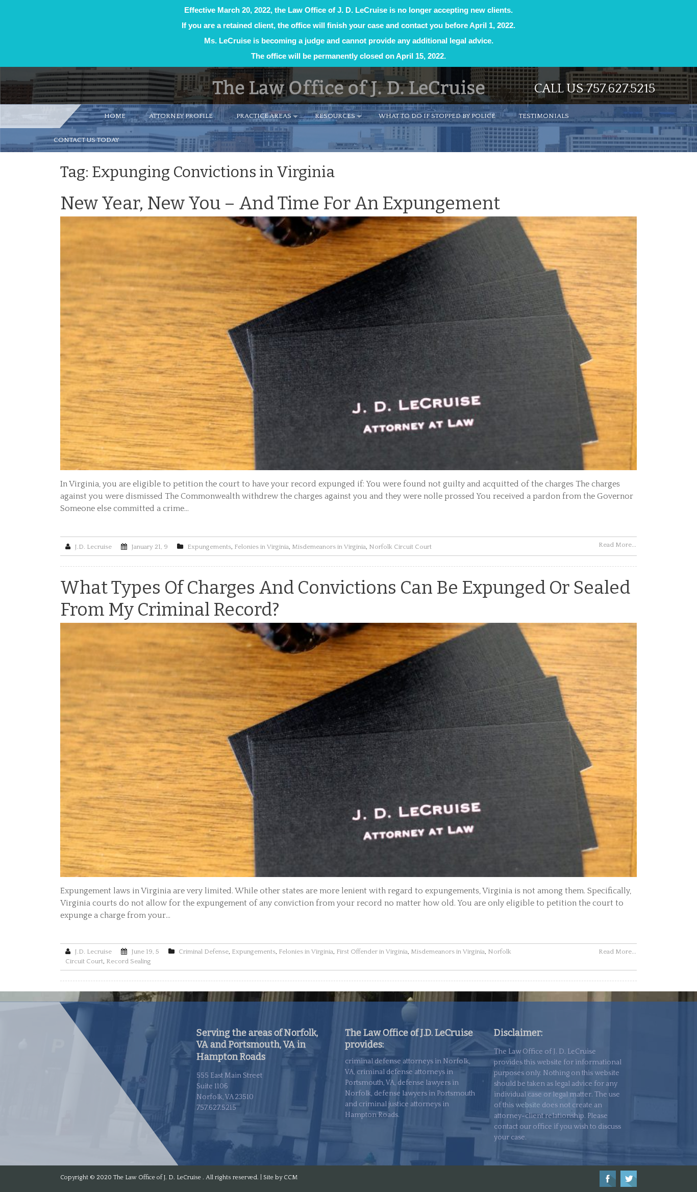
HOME (115, 115)
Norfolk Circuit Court (400, 546)
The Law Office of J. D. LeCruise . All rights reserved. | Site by (198, 1177)
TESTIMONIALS (544, 115)
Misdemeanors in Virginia (329, 546)
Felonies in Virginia (261, 546)
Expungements (209, 546)
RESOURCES (335, 115)
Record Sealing (128, 961)
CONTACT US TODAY (86, 139)
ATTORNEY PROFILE (181, 115)
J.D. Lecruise (93, 546)
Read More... (617, 544)
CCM (290, 1177)
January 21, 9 (149, 546)
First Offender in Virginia (372, 951)
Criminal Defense (204, 951)
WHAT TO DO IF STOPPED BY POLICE (437, 115)
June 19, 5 (145, 951)
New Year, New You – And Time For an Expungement (280, 203)
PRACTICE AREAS (263, 115)
